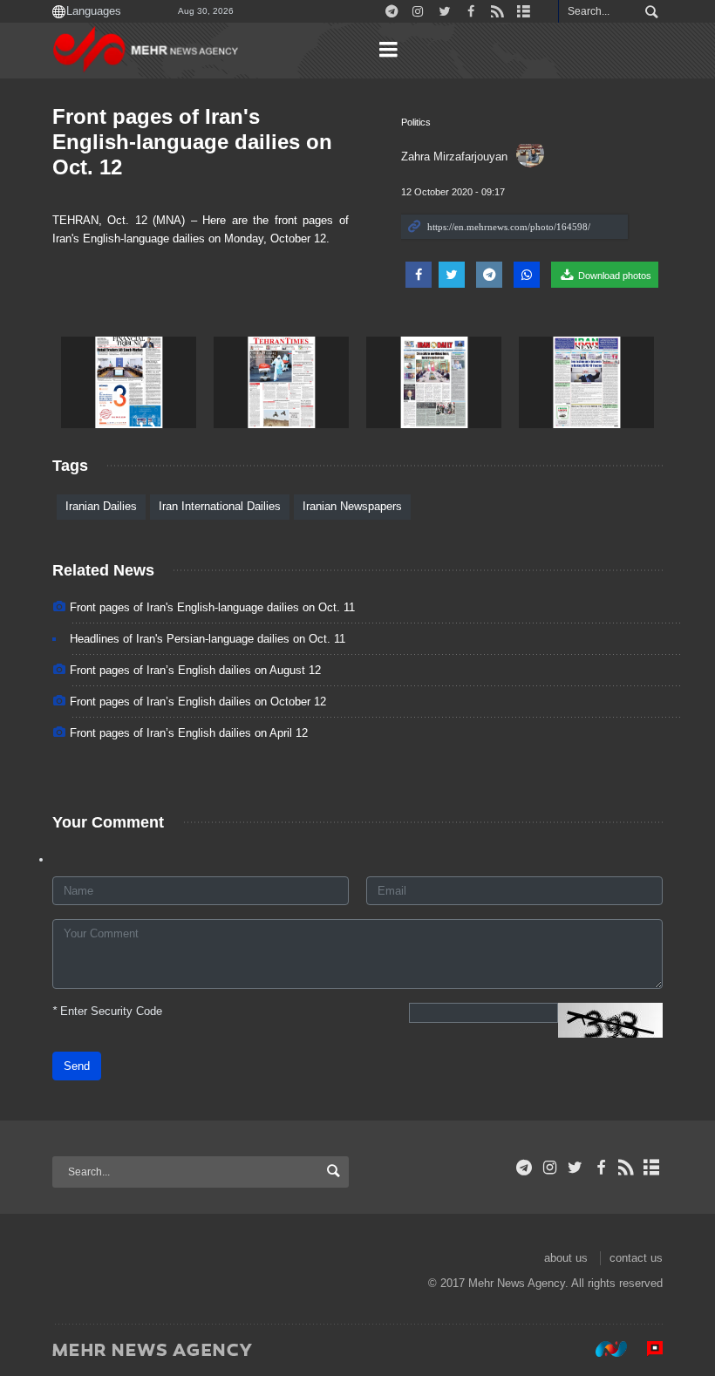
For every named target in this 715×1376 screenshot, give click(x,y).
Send (77, 1066)
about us (566, 1257)
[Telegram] (524, 1167)
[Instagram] (550, 1167)
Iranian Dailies (101, 506)
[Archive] (652, 1167)
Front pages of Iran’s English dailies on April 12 (189, 732)
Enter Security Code (107, 1011)
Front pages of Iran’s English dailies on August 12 (195, 670)
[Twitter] (575, 1167)
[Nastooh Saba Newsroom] (602, 1349)
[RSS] (626, 1167)
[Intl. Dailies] (128, 382)
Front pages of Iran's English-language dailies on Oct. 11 (212, 607)
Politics (416, 122)
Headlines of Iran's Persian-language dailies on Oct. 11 (207, 638)
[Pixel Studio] (646, 1349)
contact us (636, 1257)
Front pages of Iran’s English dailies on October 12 (198, 701)
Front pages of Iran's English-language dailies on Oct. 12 (192, 142)
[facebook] (600, 1167)
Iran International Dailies (220, 506)
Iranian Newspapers (352, 506)
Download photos (613, 275)
